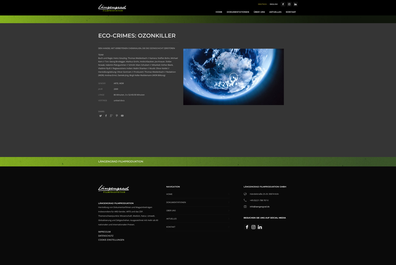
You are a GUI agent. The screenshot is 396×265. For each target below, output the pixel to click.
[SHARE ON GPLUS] (111, 115)
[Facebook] (283, 4)
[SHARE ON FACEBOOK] (106, 115)
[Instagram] (289, 4)
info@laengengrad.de (259, 206)
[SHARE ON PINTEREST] (116, 115)
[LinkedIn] (295, 4)
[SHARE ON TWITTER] (100, 115)
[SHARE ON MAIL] (122, 115)
